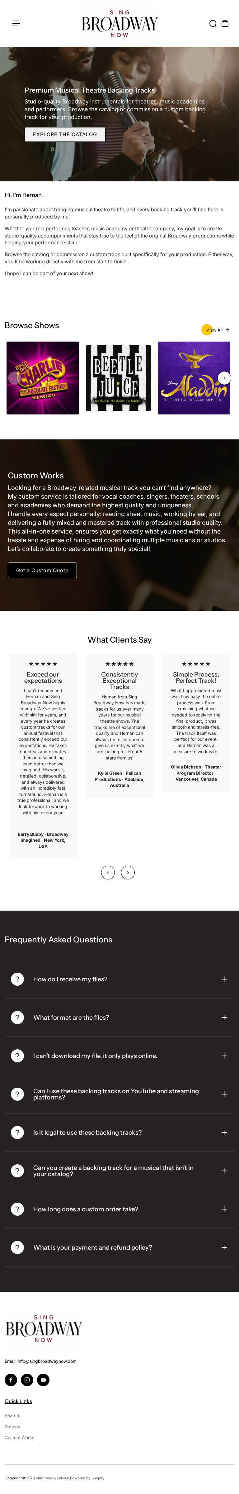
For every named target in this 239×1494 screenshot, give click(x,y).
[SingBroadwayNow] (119, 23)
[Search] (213, 23)
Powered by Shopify (87, 1478)
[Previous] (14, 378)
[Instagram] (27, 1380)
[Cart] (225, 23)
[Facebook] (11, 1380)
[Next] (224, 378)
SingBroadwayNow (52, 1478)
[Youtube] (43, 1380)
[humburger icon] (16, 23)
